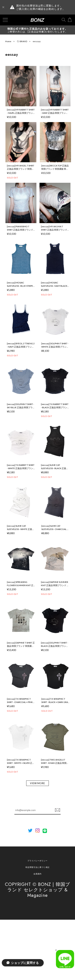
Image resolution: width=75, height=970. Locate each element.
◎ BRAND (22, 41)
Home (8, 41)
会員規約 (37, 874)
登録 (57, 810)
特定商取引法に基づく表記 (37, 867)
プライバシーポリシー (37, 861)
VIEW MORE (37, 783)
